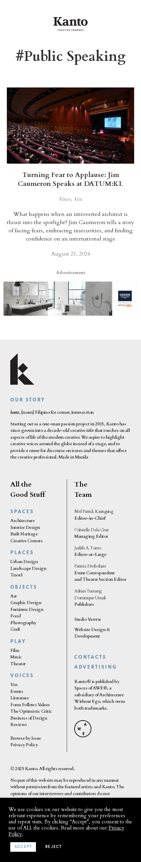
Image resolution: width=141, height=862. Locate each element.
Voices (65, 199)
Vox (78, 199)
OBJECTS (23, 587)
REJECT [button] (53, 847)
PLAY (18, 642)
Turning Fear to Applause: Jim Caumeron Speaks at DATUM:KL (70, 179)
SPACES (22, 512)
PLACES (22, 553)
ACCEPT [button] (23, 847)
